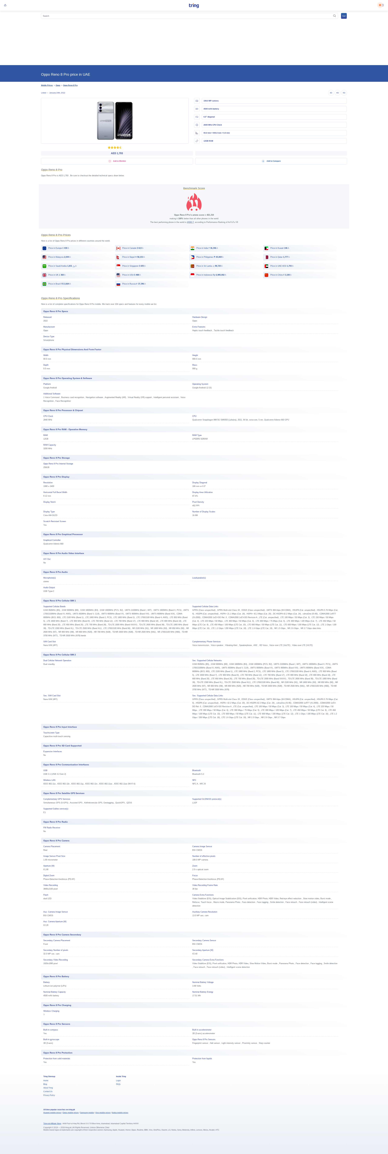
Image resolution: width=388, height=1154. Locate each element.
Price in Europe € (58, 248)
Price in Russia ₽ (134, 284)
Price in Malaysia (59, 257)
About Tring (48, 1088)
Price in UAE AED (282, 266)
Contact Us (47, 1091)
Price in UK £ (57, 275)
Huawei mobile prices (52, 1113)
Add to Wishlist (119, 161)
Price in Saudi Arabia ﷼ (62, 266)
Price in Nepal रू (133, 257)
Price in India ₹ (207, 248)
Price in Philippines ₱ (210, 257)
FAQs (118, 1084)
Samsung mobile (87, 1113)
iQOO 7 (190, 222)
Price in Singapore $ (134, 266)
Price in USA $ (131, 275)
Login (118, 1081)
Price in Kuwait (279, 248)
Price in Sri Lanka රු (209, 266)
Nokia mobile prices (120, 1113)
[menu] (383, 5)
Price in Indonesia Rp (211, 275)
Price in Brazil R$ (59, 284)
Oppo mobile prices (71, 1113)
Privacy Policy (49, 1095)
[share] (5, 5)
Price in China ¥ (281, 275)
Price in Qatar (280, 257)
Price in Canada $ (133, 248)
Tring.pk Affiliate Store (52, 1124)
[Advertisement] (194, 42)
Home (45, 1081)
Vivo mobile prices (102, 1113)
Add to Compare (273, 161)
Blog (45, 1084)
